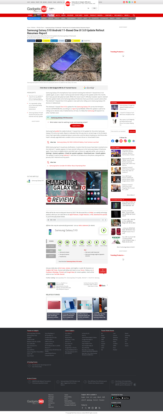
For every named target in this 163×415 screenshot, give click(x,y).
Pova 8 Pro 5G (68, 343)
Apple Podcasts (74, 214)
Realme (115, 350)
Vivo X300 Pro (30, 350)
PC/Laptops (95, 18)
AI (44, 15)
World (33, 2)
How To (57, 18)
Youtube (89, 407)
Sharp (126, 337)
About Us (50, 395)
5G (131, 18)
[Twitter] (116, 141)
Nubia (114, 341)
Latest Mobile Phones (50, 353)
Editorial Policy (68, 401)
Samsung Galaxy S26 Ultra (33, 333)
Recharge (118, 15)
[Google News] (133, 141)
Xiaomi (126, 345)
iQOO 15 (29, 347)
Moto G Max (68, 345)
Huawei (103, 343)
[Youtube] (121, 141)
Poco (114, 347)
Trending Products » (117, 52)
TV (89, 18)
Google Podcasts (84, 214)
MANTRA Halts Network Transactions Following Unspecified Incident (41, 382)
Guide (86, 15)
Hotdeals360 (104, 18)
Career (66, 395)
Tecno (126, 343)
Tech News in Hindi (117, 200)
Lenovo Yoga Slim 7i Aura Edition (35, 352)
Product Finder (96, 15)
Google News (70, 272)
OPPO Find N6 (30, 339)
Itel (102, 350)
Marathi (99, 2)
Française (101, 400)
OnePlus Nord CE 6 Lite (51, 337)
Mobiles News (40, 27)
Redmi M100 (68, 337)
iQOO (102, 347)
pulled (57, 131)
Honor (103, 341)
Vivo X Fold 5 (30, 356)
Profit (37, 2)
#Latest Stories (31, 378)
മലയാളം (89, 400)
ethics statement (83, 225)
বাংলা (91, 397)
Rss (99, 407)
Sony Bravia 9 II (86, 341)
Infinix (102, 345)
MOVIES (45, 2)
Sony (126, 339)
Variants (51, 256)
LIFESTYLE (59, 2)
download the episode (100, 214)
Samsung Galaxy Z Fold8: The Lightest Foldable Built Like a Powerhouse (127, 107)
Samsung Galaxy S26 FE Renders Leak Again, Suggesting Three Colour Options (70, 383)
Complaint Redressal (70, 405)
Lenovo (115, 335)
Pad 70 (84, 335)
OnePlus (115, 343)
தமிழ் (94, 397)
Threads (61, 272)
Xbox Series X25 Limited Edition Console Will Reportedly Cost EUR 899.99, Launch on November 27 (123, 383)
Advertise (51, 407)
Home (30, 15)
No (88, 8)
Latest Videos (115, 147)
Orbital (91, 212)
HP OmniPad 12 (49, 335)
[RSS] (135, 2)
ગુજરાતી (83, 400)
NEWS (51, 251)
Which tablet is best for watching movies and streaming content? (69, 122)
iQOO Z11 (67, 335)
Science (118, 18)
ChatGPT (29, 337)
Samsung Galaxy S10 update (74, 278)
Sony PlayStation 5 (50, 333)
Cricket (50, 2)
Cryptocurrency (49, 343)
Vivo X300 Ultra (31, 343)
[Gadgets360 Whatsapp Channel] (129, 141)
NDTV (28, 2)
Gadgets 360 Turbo (51, 270)
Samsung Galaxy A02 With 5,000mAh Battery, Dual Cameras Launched (78, 142)
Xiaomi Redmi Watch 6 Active (89, 337)
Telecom (50, 18)
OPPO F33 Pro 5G (49, 341)
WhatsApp (55, 272)
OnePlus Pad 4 (48, 339)
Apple (102, 335)
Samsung (91, 111)
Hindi (87, 397)
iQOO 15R (29, 354)
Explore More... (77, 126)
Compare (108, 15)
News (63, 15)
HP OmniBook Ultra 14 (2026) (52, 345)
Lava (114, 333)
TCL (126, 341)
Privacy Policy (68, 397)
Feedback (50, 399)
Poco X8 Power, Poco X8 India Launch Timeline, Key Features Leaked (97, 382)
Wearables (125, 18)
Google (103, 337)
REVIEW (51, 241)
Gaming (63, 18)
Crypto (80, 18)
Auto (58, 15)
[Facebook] (112, 141)
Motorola (115, 337)
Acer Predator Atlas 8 (87, 345)
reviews (68, 268)
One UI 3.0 (63, 107)
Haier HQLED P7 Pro (87, 343)
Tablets (112, 18)
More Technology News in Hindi (125, 247)
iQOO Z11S (68, 341)
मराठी (103, 397)
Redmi (126, 333)
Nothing (115, 339)
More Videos (130, 195)
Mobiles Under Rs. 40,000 (33, 341)
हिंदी (41, 2)
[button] (105, 308)
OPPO (114, 345)
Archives (50, 401)
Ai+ (102, 333)
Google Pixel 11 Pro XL (70, 347)
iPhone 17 (47, 347)
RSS (92, 214)
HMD (102, 339)
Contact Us (51, 403)
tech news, (62, 268)
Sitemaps (51, 397)
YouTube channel (59, 274)
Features (78, 15)
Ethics (66, 399)
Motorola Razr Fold (32, 335)
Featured (114, 103)
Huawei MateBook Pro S (71, 350)
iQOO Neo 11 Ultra (70, 339)
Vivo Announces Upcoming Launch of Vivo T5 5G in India (41, 365)
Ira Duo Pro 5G (85, 333)
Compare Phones (49, 355)
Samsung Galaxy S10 (83, 107)
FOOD (54, 2)
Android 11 (66, 155)
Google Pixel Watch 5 (87, 339)
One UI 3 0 (91, 278)
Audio (85, 18)
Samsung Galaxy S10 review (74, 261)
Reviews (70, 15)
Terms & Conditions (70, 403)
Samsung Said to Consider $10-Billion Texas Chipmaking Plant (67, 165)
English (83, 397)
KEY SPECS (51, 246)
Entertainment (71, 18)
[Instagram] (125, 141)
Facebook (49, 272)
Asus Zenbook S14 (32, 345)
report (74, 109)
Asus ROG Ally (85, 347)
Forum (82, 270)
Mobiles (44, 18)
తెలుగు (99, 397)
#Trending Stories (32, 362)
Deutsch (95, 400)
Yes (94, 8)
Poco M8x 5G (68, 333)
